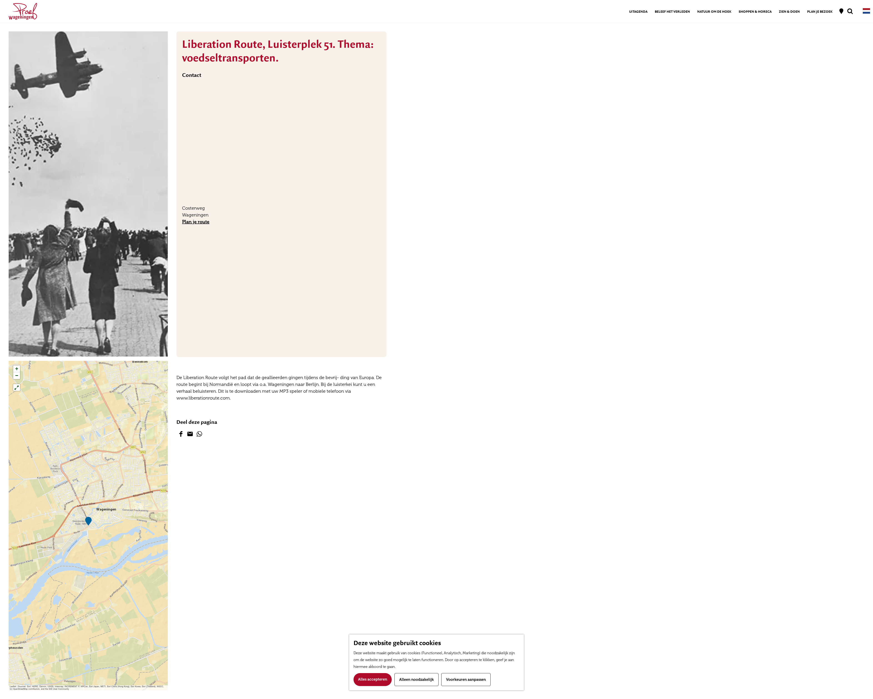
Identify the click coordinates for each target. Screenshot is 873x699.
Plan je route (195, 221)
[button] (88, 521)
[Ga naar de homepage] (23, 11)
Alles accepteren (372, 679)
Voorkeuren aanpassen (466, 679)
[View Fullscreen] (16, 387)
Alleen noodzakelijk (416, 679)
